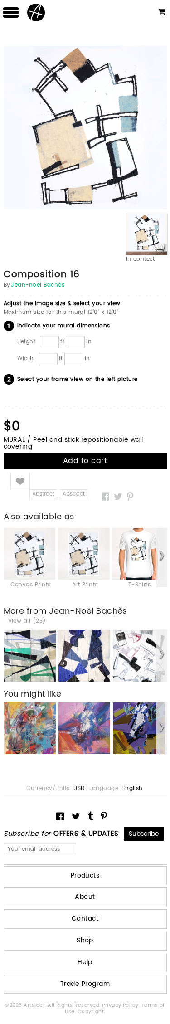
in (89, 341)
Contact (85, 918)
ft (62, 341)
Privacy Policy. (121, 1005)
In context (140, 259)
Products (85, 875)
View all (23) (27, 621)
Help (85, 962)
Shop (85, 940)
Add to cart (85, 461)
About (85, 897)
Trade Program (85, 984)
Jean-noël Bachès (37, 285)
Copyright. (91, 1012)
